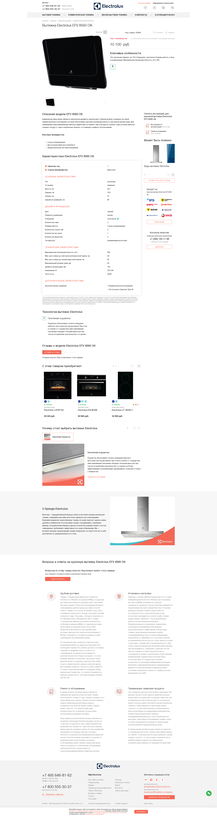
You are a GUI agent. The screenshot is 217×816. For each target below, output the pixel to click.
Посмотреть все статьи (159, 180)
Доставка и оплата (95, 780)
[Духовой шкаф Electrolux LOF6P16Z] (57, 385)
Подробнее (159, 222)
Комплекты (141, 15)
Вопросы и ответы (122, 782)
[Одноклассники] (156, 780)
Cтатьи (91, 796)
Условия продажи (121, 803)
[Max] (151, 780)
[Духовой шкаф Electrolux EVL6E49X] (91, 385)
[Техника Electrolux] (108, 6)
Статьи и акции (144, 3)
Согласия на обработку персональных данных (109, 812)
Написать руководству (159, 797)
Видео (117, 785)
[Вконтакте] (146, 780)
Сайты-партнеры (121, 791)
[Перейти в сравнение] (154, 7)
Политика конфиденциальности (99, 803)
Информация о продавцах (94, 814)
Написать (159, 247)
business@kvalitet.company (158, 792)
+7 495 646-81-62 (51, 6)
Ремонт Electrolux (95, 791)
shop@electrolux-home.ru (157, 786)
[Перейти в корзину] (163, 7)
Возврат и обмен (95, 793)
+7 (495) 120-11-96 (159, 239)
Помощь (118, 780)
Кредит (91, 785)
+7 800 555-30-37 (51, 9)
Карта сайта (148, 803)
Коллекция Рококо (165, 15)
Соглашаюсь (141, 812)
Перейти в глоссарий (96, 477)
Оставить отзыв (51, 352)
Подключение (93, 782)
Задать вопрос (58, 579)
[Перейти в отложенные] (145, 7)
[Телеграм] (162, 780)
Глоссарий (92, 799)
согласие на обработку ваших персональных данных (86, 811)
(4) (138, 404)
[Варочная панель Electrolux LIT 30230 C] (125, 385)
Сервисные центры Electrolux (99, 788)
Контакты (119, 788)
